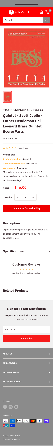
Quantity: (8, 197)
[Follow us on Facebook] (5, 407)
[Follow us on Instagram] (11, 407)
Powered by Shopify (11, 439)
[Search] (46, 20)
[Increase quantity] (33, 197)
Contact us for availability (26, 208)
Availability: (9, 154)
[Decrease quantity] (18, 197)
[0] (47, 12)
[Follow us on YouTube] (16, 407)
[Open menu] (4, 12)
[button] (10, 148)
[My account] (41, 12)
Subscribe (26, 338)
